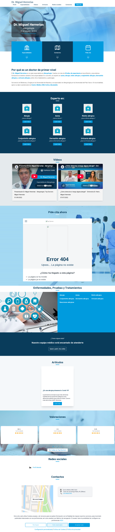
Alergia (62, 295)
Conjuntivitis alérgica (67, 299)
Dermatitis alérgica (82, 299)
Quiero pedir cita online (57, 349)
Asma (77, 295)
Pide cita (78, 4)
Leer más (27, 122)
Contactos (69, 4)
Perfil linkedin (37, 467)
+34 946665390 (67, 493)
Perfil (14, 4)
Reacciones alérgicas (67, 302)
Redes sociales (56, 4)
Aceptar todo (79, 525)
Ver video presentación (28, 33)
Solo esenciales (57, 525)
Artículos (45, 4)
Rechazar (36, 525)
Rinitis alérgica (96, 295)
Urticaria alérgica (97, 299)
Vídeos (36, 4)
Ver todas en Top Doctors (57, 450)
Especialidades (24, 4)
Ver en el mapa (37, 499)
